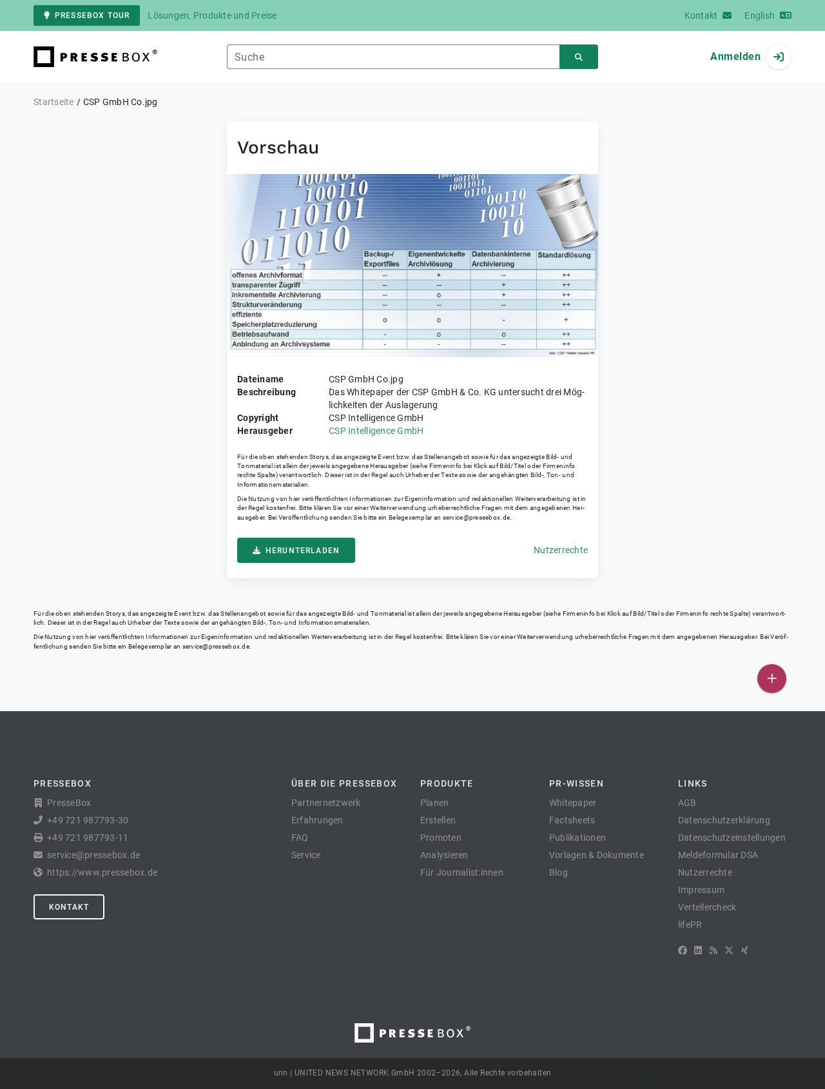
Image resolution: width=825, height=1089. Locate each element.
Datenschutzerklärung (724, 820)
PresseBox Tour (92, 15)
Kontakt (69, 907)
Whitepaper (573, 803)
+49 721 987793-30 (87, 820)
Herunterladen (303, 550)
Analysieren (444, 855)
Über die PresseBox (344, 783)
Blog (558, 872)
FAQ (300, 837)
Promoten (440, 837)
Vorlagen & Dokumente (596, 855)
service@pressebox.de (476, 517)
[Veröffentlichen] (771, 678)
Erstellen (438, 820)
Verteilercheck (707, 907)
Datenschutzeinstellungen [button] (732, 837)
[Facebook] (682, 950)
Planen (434, 803)
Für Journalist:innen (461, 872)
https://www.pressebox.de (102, 872)
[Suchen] (578, 57)
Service (306, 855)
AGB (687, 803)
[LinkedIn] (698, 950)
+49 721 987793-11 (87, 837)
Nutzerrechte (561, 550)
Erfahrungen (317, 820)
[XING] (744, 950)
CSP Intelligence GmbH (376, 431)
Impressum (701, 890)
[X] (728, 950)
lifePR (690, 924)
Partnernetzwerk (326, 803)
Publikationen (577, 837)
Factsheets (572, 820)
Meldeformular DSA (718, 855)
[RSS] (713, 950)
